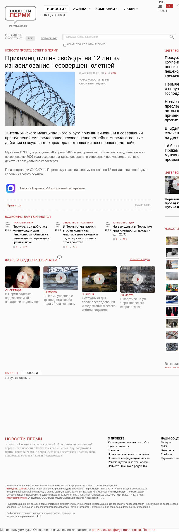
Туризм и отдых (123, 222)
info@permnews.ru (17, 497)
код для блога (142, 205)
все (30, 38)
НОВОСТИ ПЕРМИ (23, 439)
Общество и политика (78, 222)
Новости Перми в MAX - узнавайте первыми (52, 188)
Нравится (14, 205)
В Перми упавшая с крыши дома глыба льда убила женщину (59, 297)
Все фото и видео (140, 259)
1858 (113, 73)
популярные (49, 38)
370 (25, 246)
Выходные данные (17, 488)
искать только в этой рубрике (86, 44)
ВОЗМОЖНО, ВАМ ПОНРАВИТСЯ (28, 216)
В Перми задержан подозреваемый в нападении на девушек (22, 296)
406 (125, 239)
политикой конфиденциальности (116, 530)
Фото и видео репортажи (31, 260)
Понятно (149, 530)
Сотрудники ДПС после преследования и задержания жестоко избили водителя (98, 302)
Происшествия (23, 222)
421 (75, 246)
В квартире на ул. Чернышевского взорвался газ (133, 301)
